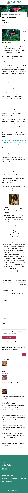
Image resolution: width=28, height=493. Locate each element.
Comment (5, 300)
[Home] (2, 14)
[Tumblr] (19, 271)
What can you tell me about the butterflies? (7, 280)
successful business (6, 115)
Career (11, 24)
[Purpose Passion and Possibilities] (14, 2)
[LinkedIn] (17, 271)
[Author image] (3, 21)
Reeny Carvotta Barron (11, 20)
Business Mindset (5, 24)
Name (4, 318)
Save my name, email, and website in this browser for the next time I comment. (14, 332)
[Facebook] (9, 271)
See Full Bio (13, 268)
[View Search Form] (24, 2)
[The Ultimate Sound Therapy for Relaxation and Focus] (4, 377)
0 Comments (5, 25)
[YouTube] (15, 271)
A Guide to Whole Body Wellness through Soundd (13, 396)
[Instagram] (11, 271)
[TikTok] (13, 271)
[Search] (24, 355)
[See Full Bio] (17, 268)
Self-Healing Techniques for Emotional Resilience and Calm (13, 409)
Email (4, 323)
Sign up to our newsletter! (10, 341)
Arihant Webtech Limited (14, 490)
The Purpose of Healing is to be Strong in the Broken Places (21, 281)
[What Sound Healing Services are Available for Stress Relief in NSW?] (4, 363)
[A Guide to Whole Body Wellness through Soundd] (4, 391)
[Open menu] (2, 2)
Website (5, 328)
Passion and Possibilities (19, 24)
